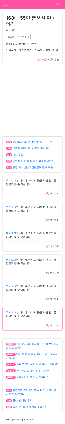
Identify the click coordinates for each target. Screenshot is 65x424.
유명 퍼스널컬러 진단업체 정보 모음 (33, 167)
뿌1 (8, 180)
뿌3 (8, 233)
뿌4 (8, 259)
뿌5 (8, 286)
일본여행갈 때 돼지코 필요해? (29, 406)
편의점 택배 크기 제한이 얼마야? (31, 148)
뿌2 (8, 207)
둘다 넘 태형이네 (22, 400)
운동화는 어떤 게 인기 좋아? (32, 377)
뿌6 (8, 312)
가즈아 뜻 (18, 154)
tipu (6, 5)
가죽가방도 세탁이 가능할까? (32, 370)
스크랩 (11, 36)
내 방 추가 (23, 36)
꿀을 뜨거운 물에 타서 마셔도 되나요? (37, 364)
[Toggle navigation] (57, 4)
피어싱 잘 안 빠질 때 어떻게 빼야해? (33, 161)
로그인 (15, 180)
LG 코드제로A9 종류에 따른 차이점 (32, 141)
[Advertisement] (32, 99)
